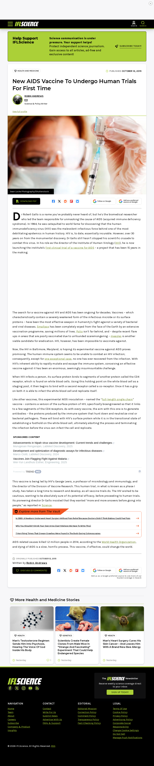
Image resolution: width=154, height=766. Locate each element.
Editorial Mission (87, 708)
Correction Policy (87, 712)
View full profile (19, 111)
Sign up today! (120, 692)
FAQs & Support (51, 723)
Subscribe (13, 723)
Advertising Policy (122, 719)
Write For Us (49, 712)
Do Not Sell (119, 734)
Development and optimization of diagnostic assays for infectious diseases (57, 450)
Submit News (50, 715)
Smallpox (43, 326)
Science (47, 505)
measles (116, 336)
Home (11, 708)
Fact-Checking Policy (89, 723)
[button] (143, 22)
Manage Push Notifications (127, 737)
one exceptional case (58, 358)
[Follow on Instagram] (23, 688)
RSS (53, 746)
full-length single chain (117, 399)
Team (10, 712)
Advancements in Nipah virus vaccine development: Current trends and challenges (62, 442)
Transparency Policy (88, 719)
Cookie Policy (120, 712)
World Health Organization (119, 542)
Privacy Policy (120, 715)
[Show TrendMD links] (140, 471)
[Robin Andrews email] (26, 100)
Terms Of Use (120, 708)
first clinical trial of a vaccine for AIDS (69, 247)
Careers (12, 719)
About (11, 715)
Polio (79, 331)
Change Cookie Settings (126, 730)
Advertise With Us (52, 719)
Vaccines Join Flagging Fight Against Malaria (40, 458)
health (21, 635)
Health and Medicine (28, 71)
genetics (67, 635)
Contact (47, 708)
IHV (118, 243)
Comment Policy (87, 715)
